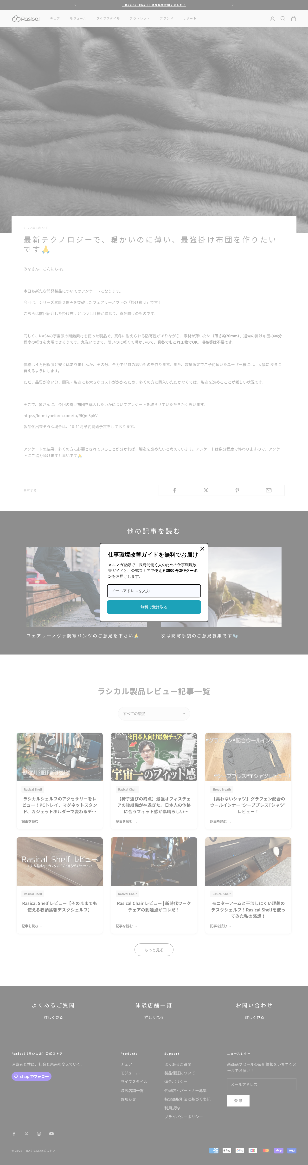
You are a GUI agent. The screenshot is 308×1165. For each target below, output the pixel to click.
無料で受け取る (154, 607)
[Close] (202, 549)
